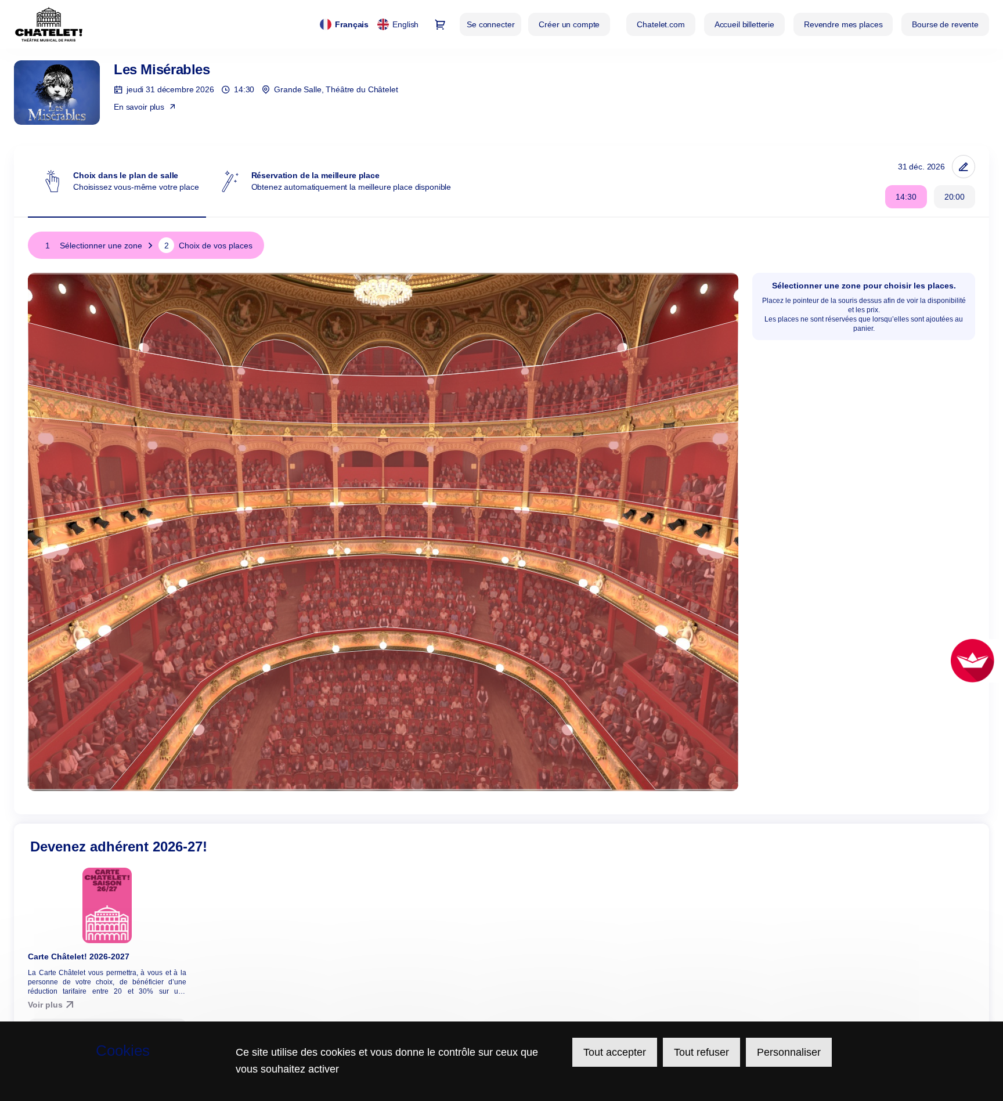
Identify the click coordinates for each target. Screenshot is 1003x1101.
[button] (660, 24)
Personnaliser (789, 1052)
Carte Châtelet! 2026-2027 (78, 956)
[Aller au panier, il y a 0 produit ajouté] (440, 24)
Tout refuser (701, 1052)
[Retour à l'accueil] (49, 24)
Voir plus (45, 1004)
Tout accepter (614, 1052)
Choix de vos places (208, 245)
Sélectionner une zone (93, 245)
